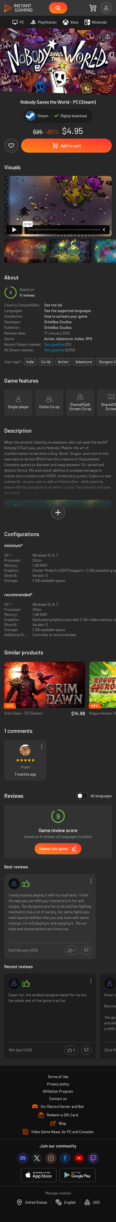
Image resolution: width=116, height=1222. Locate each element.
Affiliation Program (58, 1091)
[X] (37, 1158)
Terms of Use (58, 1076)
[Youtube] (79, 1158)
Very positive (54, 344)
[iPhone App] (39, 1175)
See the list (53, 305)
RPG (89, 338)
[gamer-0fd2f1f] (14, 883)
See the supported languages (67, 310)
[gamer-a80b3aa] (14, 983)
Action (49, 338)
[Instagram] (51, 1158)
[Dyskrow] (25, 750)
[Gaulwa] (109, 983)
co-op (46, 362)
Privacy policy (58, 1084)
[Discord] (22, 1158)
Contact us (58, 1098)
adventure (83, 362)
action (63, 362)
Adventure (64, 338)
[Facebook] (65, 1158)
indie (30, 362)
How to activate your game (65, 316)
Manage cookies (58, 1193)
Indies (79, 338)
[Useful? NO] (86, 950)
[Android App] (77, 1175)
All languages (101, 796)
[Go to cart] (92, 8)
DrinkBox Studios (58, 322)
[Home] (18, 8)
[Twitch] (93, 1158)
